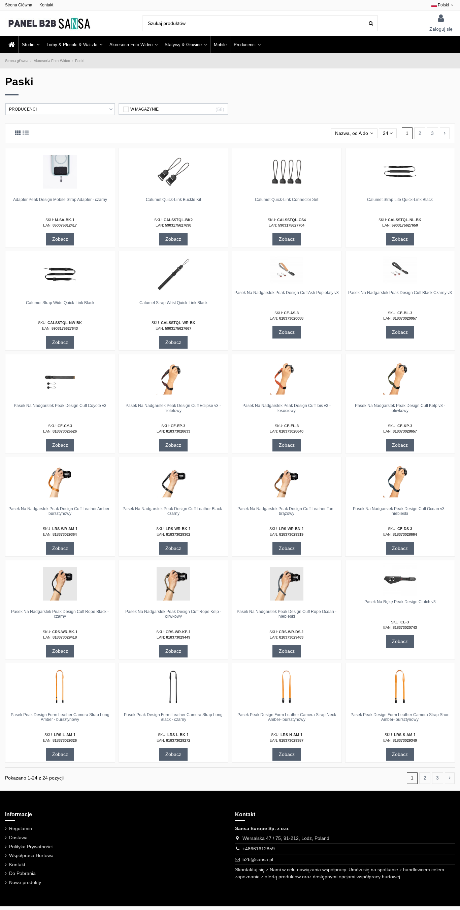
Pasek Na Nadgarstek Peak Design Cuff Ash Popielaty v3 (286, 292)
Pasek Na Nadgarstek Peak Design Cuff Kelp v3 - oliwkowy (400, 408)
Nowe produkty (25, 882)
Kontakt (46, 5)
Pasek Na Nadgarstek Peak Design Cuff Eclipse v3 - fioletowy (173, 408)
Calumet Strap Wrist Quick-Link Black (173, 302)
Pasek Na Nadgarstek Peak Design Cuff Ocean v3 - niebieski (400, 511)
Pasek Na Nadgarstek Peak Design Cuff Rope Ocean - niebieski (286, 614)
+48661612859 (258, 848)
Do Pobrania (22, 873)
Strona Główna (19, 5)
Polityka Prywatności (31, 846)
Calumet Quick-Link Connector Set (286, 199)
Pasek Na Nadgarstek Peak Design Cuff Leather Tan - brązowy (286, 511)
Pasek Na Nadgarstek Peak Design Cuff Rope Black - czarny (60, 614)
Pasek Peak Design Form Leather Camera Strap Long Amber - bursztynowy (60, 717)
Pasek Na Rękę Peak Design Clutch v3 (400, 601)
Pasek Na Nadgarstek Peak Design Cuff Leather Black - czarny (173, 511)
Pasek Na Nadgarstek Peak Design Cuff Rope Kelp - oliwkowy (173, 614)
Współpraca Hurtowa (31, 855)
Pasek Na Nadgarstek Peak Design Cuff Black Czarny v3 (400, 292)
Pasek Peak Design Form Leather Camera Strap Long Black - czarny (173, 717)
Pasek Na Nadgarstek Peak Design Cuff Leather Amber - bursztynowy (60, 511)
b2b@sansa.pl (257, 859)
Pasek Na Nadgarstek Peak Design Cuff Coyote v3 (60, 405)
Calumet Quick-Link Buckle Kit (173, 199)
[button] (247, 44)
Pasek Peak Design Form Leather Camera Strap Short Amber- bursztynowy (400, 717)
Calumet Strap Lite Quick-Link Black (400, 199)
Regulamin (20, 828)
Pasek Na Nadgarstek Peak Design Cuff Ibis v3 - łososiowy (286, 408)
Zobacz (60, 239)
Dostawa (18, 837)
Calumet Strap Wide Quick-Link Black (60, 302)
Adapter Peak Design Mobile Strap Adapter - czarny (60, 199)
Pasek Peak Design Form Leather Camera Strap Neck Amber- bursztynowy (286, 717)
